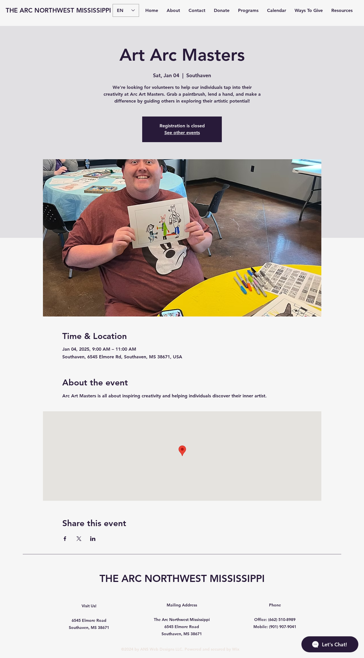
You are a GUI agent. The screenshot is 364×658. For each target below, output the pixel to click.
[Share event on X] (79, 538)
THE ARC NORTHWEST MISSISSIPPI (58, 10)
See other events (182, 132)
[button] (173, 10)
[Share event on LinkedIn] (93, 538)
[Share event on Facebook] (65, 538)
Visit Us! (89, 605)
